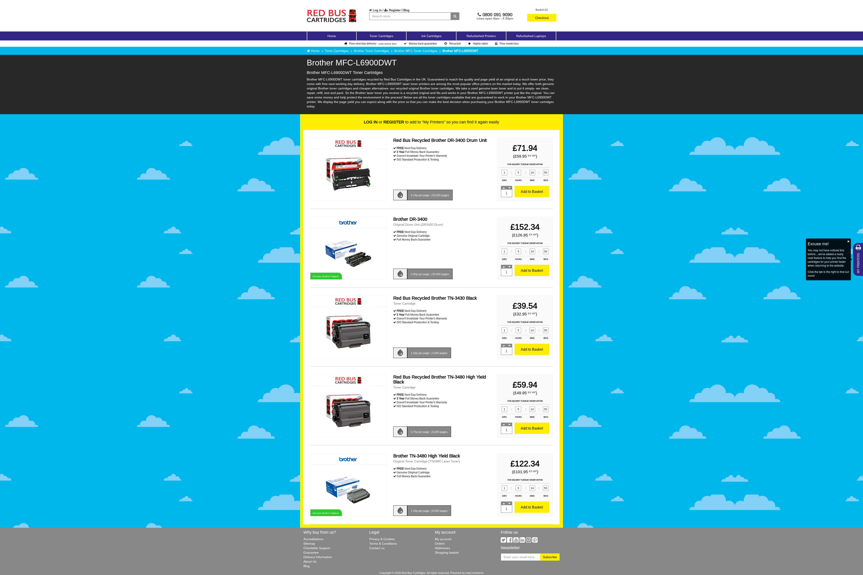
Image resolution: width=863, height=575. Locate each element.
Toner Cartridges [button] (381, 36)
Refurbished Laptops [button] (531, 36)
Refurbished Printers (481, 36)
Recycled (455, 43)
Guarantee (311, 552)
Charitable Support (316, 548)
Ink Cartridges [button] (431, 36)
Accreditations (313, 539)
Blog (406, 10)
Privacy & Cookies (382, 539)
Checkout (542, 18)
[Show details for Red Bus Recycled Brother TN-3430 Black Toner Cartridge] (348, 332)
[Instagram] (528, 541)
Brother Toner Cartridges (371, 51)
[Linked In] (522, 541)
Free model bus (509, 43)
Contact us (377, 548)
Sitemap (309, 543)
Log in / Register (386, 10)
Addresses (442, 548)
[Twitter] (503, 541)
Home (331, 36)
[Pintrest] (535, 541)
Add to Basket (532, 191)
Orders (440, 543)
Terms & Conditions (383, 543)
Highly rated (480, 43)
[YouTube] (516, 541)
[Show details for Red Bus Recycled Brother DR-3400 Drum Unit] (348, 174)
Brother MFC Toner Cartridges (415, 51)
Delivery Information (317, 557)
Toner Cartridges (337, 51)
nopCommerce (474, 573)
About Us (309, 561)
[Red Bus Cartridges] (331, 10)
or (384, 122)
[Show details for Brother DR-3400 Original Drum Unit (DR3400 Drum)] (348, 253)
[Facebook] (509, 541)
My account (443, 539)
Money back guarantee (423, 43)
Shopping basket (447, 552)
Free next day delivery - (372, 43)
